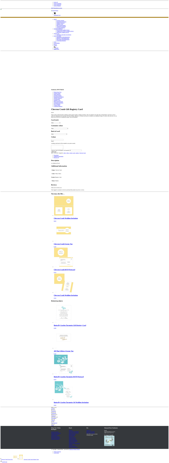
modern (77, 153)
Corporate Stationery (58, 106)
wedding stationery (55, 434)
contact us (88, 430)
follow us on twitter (90, 431)
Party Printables (57, 104)
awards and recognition (74, 432)
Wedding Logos (57, 100)
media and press (72, 434)
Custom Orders (57, 105)
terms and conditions (73, 447)
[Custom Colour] (54, 87)
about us (70, 430)
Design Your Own (57, 92)
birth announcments (55, 436)
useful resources (72, 445)
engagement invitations (56, 433)
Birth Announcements (58, 101)
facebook (54, 411)
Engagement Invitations (59, 96)
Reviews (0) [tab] (56, 157)
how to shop (71, 436)
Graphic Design (57, 93)
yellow (67, 153)
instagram (54, 413)
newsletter (54, 418)
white (64, 153)
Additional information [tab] (58, 156)
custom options (72, 442)
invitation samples (55, 431)
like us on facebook (90, 432)
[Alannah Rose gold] (54, 10)
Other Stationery (57, 94)
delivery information (73, 441)
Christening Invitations (58, 102)
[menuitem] (86, 23)
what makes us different (74, 431)
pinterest (53, 415)
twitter (53, 408)
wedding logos (54, 435)
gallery (53, 420)
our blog (70, 444)
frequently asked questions (74, 443)
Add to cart (54, 151)
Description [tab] (56, 155)
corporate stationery (55, 439)
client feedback (72, 435)
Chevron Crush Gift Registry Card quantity (60, 150)
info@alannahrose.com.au (56, 8)
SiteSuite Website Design (74, 449)
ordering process (72, 437)
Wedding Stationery (58, 98)
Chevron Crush (82, 153)
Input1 (52, 141)
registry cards (72, 153)
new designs (54, 423)
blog (53, 425)
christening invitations (55, 437)
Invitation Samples (58, 95)
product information (73, 440)
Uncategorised (57, 99)
